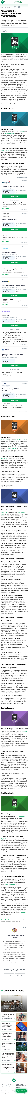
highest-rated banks (9, 884)
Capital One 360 (5, 150)
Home (2, 919)
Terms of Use (4, 1091)
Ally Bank (21, 131)
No (21, 975)
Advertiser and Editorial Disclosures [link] (18, 2)
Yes (10, 975)
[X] (21, 1093)
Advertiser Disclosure (22, 177)
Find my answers (12, 919)
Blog (6, 919)
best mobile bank (20, 816)
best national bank (20, 439)
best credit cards (12, 448)
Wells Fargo (4, 458)
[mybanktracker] (6, 2)
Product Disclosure (14, 200)
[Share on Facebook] (19, 7)
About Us (3, 1085)
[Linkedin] (26, 927)
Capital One (4, 512)
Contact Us (10, 1085)
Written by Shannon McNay (7, 30)
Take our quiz (23, 912)
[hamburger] (26, 2)
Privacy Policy (12, 1091)
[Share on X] (15, 7)
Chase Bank (4, 439)
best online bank (9, 133)
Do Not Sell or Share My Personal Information (21, 1085)
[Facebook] (25, 1093)
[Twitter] (23, 927)
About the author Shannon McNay (15, 936)
